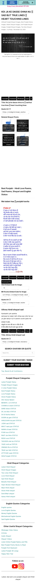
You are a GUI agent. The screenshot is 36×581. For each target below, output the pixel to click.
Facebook (13, 98)
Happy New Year (7, 554)
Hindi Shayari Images (8, 470)
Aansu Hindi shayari (8, 496)
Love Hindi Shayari (7, 476)
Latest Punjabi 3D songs (9, 551)
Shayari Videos (6, 539)
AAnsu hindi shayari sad (12, 309)
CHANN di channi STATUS (10, 406)
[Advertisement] (18, 77)
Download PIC (6, 282)
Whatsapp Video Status (9, 530)
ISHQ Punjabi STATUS (9, 456)
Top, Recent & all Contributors (11, 371)
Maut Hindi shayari (7, 488)
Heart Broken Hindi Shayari (10, 485)
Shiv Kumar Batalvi (7, 400)
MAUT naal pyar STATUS (10, 426)
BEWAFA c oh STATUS (9, 403)
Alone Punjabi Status (8, 397)
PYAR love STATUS (8, 432)
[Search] (32, 352)
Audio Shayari (6, 536)
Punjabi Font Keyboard (9, 548)
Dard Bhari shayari (7, 493)
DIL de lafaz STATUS (8, 411)
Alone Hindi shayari (8, 491)
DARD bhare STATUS (8, 409)
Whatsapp (21, 98)
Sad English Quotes (8, 519)
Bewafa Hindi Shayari (8, 482)
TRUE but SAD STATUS (9, 450)
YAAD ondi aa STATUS (9, 444)
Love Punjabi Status (8, 394)
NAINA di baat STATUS (9, 429)
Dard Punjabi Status (8, 391)
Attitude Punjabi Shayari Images (10, 22)
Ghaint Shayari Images (13, 24)
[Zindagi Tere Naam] (3, 3)
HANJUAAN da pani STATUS (11, 420)
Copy (27, 98)
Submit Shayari (12, 2)
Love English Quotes (8, 510)
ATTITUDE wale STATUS (9, 453)
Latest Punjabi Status (8, 382)
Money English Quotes (9, 513)
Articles (4, 533)
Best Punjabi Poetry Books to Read (13, 545)
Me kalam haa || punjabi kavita (15, 201)
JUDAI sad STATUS (8, 423)
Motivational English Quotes (11, 516)
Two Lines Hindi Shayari (9, 473)
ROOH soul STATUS (8, 438)
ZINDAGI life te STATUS (9, 447)
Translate (5, 98)
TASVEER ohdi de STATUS (10, 441)
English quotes (6, 507)
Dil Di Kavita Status (8, 414)
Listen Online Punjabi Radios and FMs (14, 542)
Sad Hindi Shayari (7, 479)
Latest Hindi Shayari (8, 467)
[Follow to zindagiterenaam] (21, 569)
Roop (10, 29)
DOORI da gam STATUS (9, 417)
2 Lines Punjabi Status (9, 388)
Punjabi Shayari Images (13, 27)
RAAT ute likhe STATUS (9, 435)
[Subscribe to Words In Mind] (15, 569)
